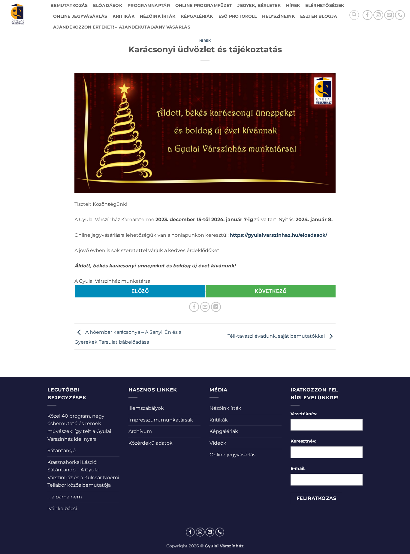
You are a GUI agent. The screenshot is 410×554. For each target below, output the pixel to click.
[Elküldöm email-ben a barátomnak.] (205, 307)
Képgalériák (197, 16)
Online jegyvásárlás (80, 16)
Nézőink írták (158, 16)
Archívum (140, 431)
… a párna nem (64, 497)
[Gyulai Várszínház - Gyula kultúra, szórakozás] (23, 15)
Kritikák (123, 16)
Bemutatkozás (69, 5)
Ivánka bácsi (62, 508)
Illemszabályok (146, 408)
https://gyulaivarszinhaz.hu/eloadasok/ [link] (278, 235)
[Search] (354, 15)
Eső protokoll (238, 16)
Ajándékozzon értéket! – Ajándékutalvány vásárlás (121, 27)
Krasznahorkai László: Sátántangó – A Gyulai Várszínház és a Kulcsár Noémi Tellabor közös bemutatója (83, 473)
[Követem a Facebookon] (367, 15)
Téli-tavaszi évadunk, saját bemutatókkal (277, 336)
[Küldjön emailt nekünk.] (389, 15)
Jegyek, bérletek (259, 5)
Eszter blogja (318, 16)
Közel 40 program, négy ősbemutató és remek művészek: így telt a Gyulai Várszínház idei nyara (79, 427)
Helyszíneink (278, 16)
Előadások (107, 5)
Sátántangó (61, 450)
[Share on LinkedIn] (216, 307)
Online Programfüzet (203, 5)
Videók (218, 443)
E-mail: (298, 468)
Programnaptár (149, 5)
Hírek (293, 5)
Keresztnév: (303, 441)
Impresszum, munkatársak (160, 420)
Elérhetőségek (324, 5)
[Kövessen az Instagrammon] (378, 15)
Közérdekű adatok (150, 443)
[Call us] (400, 15)
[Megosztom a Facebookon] (194, 307)
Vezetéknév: (304, 413)
